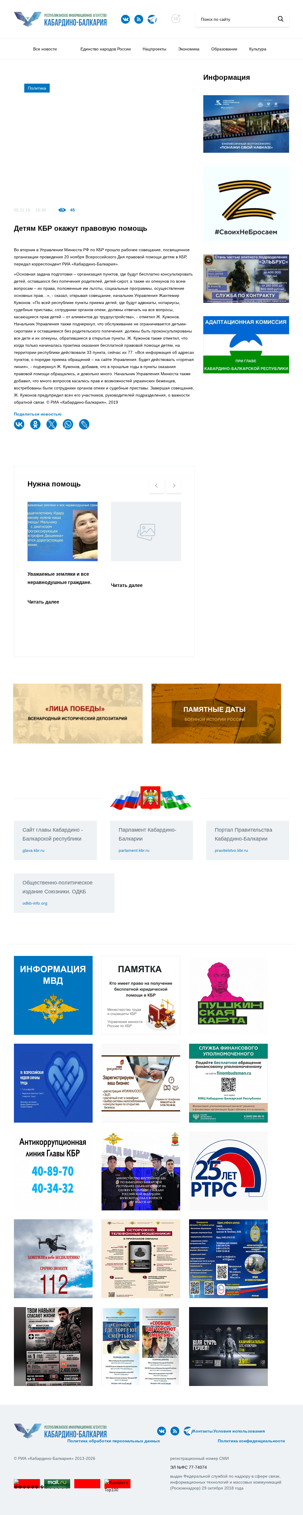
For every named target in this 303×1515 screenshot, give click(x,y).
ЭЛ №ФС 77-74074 (188, 1467)
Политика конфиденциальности (251, 1440)
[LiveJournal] (85, 428)
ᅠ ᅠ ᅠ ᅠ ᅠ (277, 1431)
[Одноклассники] (36, 428)
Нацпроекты (154, 49)
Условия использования (239, 1431)
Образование (224, 49)
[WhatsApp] (69, 428)
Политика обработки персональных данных (113, 1440)
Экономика (188, 49)
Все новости (45, 49)
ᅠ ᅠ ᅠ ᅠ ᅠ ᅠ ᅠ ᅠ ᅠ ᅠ (38, 1440)
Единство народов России (105, 49)
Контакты (203, 1431)
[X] (52, 428)
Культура (257, 49)
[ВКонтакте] (20, 428)
